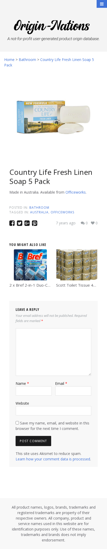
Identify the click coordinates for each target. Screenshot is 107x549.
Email (61, 383)
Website (22, 403)
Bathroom (39, 207)
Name (22, 383)
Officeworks (75, 192)
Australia (39, 212)
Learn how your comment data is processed (53, 459)
